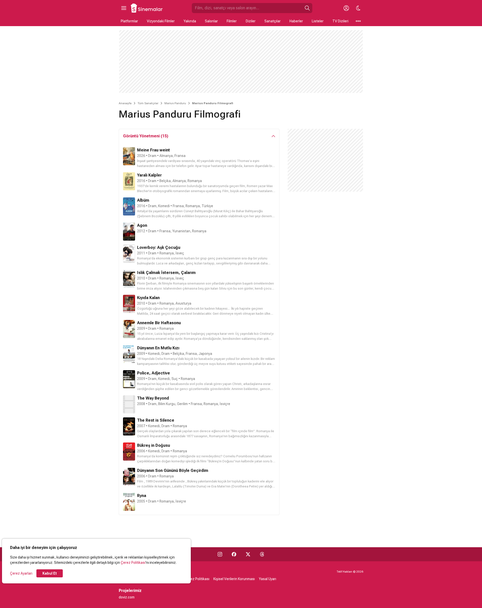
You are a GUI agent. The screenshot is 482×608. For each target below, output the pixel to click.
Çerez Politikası (133, 563)
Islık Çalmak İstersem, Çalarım (166, 272)
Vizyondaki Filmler (161, 21)
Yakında (190, 21)
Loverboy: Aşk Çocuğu (158, 247)
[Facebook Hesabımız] (234, 554)
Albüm (143, 200)
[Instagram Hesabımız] (220, 554)
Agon (142, 225)
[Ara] (307, 8)
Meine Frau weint (153, 150)
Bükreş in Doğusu (153, 445)
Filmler (232, 21)
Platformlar (129, 21)
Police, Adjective (153, 373)
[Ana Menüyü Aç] (124, 8)
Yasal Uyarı (267, 579)
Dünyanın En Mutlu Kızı (158, 348)
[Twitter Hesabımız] (248, 554)
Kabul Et (49, 573)
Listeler (318, 21)
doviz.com (127, 597)
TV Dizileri (340, 21)
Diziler (251, 21)
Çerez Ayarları (21, 573)
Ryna (141, 495)
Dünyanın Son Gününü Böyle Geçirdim (172, 470)
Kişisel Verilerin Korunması (234, 579)
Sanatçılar (272, 21)
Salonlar (211, 21)
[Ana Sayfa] (147, 8)
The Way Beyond (153, 398)
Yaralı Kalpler (149, 175)
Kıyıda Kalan (148, 297)
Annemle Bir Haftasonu (159, 322)
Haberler (296, 21)
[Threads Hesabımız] (262, 554)
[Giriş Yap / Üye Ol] (346, 8)
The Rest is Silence (155, 420)
